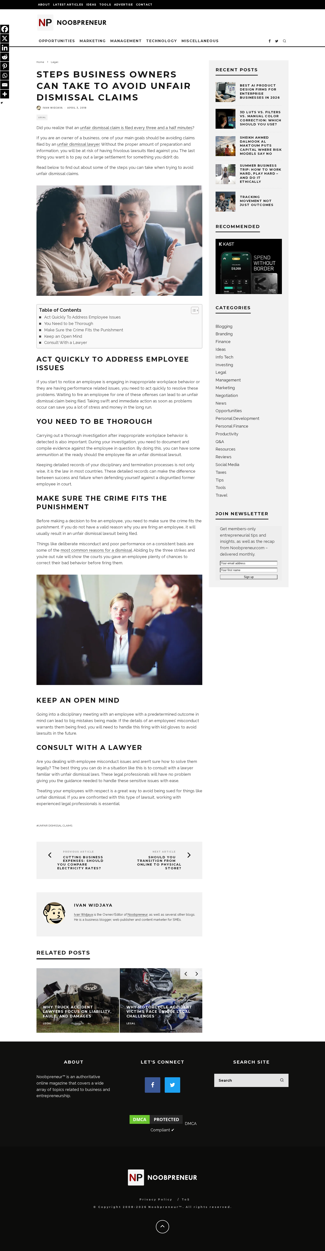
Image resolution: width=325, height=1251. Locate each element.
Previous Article (78, 851)
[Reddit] (4, 57)
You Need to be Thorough (68, 323)
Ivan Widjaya (53, 107)
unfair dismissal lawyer (78, 144)
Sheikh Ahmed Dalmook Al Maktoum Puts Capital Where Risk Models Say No (261, 146)
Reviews (223, 457)
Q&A (220, 441)
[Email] (4, 84)
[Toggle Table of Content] (193, 310)
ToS (186, 1199)
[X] (4, 38)
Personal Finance (232, 426)
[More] (4, 94)
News (221, 403)
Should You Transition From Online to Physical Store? (159, 862)
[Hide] (2, 103)
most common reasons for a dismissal (96, 550)
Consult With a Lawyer (65, 342)
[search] (282, 1080)
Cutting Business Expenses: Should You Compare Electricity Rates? (80, 862)
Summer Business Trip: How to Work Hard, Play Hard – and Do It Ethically (260, 174)
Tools (105, 4)
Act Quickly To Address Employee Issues (82, 317)
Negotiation (227, 395)
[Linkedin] (4, 47)
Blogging (224, 326)
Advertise (123, 4)
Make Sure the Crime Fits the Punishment (83, 330)
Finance (223, 341)
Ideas (91, 4)
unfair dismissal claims (55, 825)
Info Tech (224, 357)
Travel (221, 495)
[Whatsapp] (4, 75)
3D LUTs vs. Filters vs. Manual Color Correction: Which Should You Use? (260, 118)
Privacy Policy (156, 1199)
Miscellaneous (200, 41)
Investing (224, 364)
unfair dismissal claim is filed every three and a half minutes (136, 127)
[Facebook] (4, 29)
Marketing (93, 41)
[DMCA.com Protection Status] (156, 1123)
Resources (225, 449)
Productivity (227, 434)
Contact (144, 4)
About (44, 4)
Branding (224, 334)
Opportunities (57, 41)
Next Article (164, 851)
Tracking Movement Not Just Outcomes (256, 201)
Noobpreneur (137, 914)
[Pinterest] (4, 66)
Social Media (227, 464)
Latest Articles (68, 4)
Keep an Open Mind (63, 336)
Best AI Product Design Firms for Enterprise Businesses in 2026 (260, 91)
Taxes (221, 472)
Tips (220, 480)
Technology (161, 41)
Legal (42, 117)
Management (126, 41)
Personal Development (237, 418)
